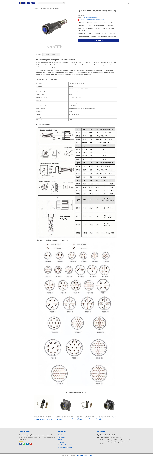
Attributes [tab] (46, 54)
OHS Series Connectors (65, 444)
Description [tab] (38, 54)
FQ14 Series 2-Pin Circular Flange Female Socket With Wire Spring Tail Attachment (43, 419)
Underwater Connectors (65, 447)
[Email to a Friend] (54, 46)
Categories (62, 431)
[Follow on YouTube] (30, 444)
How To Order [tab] (55, 54)
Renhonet (80, 455)
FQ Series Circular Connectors (49, 9)
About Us (113, 3)
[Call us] (24, 444)
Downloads (98, 3)
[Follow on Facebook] (20, 444)
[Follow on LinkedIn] (27, 444)
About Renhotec (24, 431)
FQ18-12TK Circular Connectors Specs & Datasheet (92, 19)
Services (89, 3)
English (129, 3)
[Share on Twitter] (51, 46)
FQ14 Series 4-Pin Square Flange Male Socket (109, 418)
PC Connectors (62, 442)
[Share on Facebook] (48, 46)
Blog (106, 3)
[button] (39, 42)
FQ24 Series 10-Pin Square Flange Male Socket (64, 418)
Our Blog (60, 435)
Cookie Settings (88, 455)
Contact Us (121, 3)
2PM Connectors (63, 440)
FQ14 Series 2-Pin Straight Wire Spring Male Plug (87, 418)
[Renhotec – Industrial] (27, 3)
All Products (79, 3)
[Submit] (63, 3)
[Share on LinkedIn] (60, 46)
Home (36, 9)
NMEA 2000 (61, 437)
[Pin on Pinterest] (57, 46)
